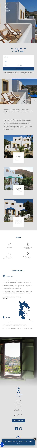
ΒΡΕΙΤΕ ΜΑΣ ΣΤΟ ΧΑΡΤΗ (18, 420)
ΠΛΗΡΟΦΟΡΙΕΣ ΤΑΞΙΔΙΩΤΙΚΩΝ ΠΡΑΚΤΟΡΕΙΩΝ (12, 297)
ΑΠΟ (5, 65)
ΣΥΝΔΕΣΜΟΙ (5, 298)
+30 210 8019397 (18, 414)
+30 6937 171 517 (18, 403)
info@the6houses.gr (18, 402)
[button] (2, 444)
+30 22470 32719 (18, 409)
